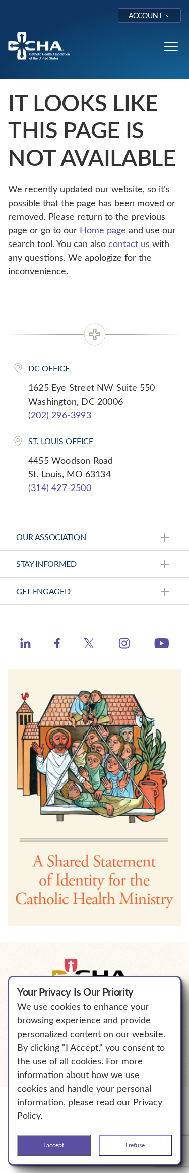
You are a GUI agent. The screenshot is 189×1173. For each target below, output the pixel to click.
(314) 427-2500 (59, 487)
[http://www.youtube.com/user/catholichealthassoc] (161, 645)
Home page (103, 230)
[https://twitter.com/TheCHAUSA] (89, 645)
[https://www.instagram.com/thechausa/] (124, 646)
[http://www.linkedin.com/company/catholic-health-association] (25, 645)
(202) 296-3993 (59, 415)
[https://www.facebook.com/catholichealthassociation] (57, 645)
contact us (129, 243)
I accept (53, 1145)
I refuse (135, 1145)
